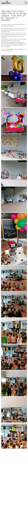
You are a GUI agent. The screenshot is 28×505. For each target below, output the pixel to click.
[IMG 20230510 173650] (14, 409)
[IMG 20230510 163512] (14, 436)
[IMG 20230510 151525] (14, 121)
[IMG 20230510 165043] (14, 383)
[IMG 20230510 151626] (14, 173)
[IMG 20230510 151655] (14, 199)
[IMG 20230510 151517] (14, 94)
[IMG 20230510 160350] (14, 304)
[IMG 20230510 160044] (14, 278)
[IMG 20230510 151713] (14, 226)
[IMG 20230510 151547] (14, 147)
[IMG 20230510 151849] (14, 252)
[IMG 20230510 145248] (14, 68)
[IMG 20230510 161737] (14, 331)
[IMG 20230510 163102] (14, 357)
